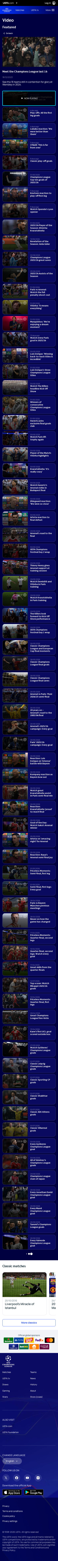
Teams (33, 1372)
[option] (29, 98)
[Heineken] (8, 1340)
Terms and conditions (12, 1511)
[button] (49, 10)
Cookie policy (8, 1516)
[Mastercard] (49, 1340)
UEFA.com (7, 1426)
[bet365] (24, 1346)
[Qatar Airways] (44, 1346)
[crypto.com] (13, 1346)
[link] (20, 10)
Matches (6, 1372)
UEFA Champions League (6, 10)
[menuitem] (21, 10)
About (33, 1390)
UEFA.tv (6, 1378)
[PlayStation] (19, 1340)
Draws (5, 1384)
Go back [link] (9, 33)
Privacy (5, 1506)
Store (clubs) (36, 1396)
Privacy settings (9, 1521)
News (33, 1378)
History (33, 1384)
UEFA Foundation (10, 1432)
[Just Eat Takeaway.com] (34, 1346)
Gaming (6, 1390)
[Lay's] (29, 1340)
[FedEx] (39, 1340)
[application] (29, 52)
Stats (5, 1396)
